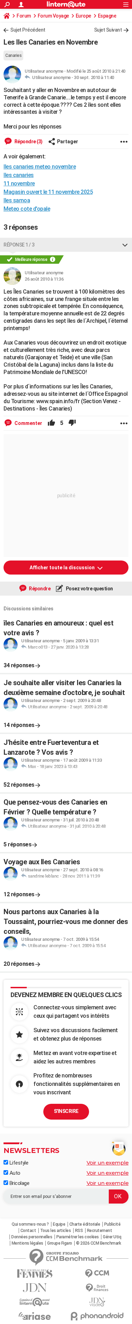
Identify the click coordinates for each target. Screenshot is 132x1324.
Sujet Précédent (27, 30)
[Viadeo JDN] (97, 1302)
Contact (28, 1230)
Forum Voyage (53, 16)
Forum (24, 16)
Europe (83, 16)
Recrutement (99, 1230)
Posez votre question (89, 588)
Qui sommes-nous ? (30, 1224)
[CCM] (97, 1273)
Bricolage (18, 1183)
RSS (79, 1230)
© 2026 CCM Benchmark (98, 1243)
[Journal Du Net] (35, 1287)
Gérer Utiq (112, 1236)
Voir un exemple (108, 1162)
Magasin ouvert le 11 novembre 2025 (48, 192)
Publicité (112, 1224)
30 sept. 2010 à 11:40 (94, 77)
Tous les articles (55, 1230)
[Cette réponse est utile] (51, 423)
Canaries (13, 55)
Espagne (107, 16)
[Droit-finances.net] (97, 1288)
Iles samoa (17, 200)
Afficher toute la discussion (63, 567)
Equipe (59, 1224)
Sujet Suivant (108, 30)
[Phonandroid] (97, 1316)
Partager (67, 141)
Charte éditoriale (84, 1224)
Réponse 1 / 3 (19, 245)
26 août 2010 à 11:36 (44, 279)
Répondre (39, 588)
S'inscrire (66, 1111)
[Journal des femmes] (35, 1273)
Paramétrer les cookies (77, 1236)
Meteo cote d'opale (27, 208)
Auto (14, 1173)
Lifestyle (18, 1163)
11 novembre (19, 183)
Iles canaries (19, 175)
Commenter (27, 423)
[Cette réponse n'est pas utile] (72, 423)
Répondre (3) (28, 141)
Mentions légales (27, 1243)
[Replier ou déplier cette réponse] (125, 244)
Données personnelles (31, 1236)
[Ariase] (35, 1316)
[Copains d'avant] (35, 1302)
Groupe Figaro (59, 1243)
